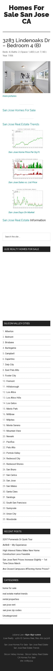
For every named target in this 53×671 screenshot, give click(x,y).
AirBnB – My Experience (15, 545)
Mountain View (13, 431)
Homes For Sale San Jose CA (26, 14)
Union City (11, 513)
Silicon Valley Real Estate (36, 654)
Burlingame (10, 348)
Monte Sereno (13, 425)
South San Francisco (16, 502)
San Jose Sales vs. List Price (22, 182)
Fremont (10, 381)
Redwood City (13, 458)
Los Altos (11, 392)
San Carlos (11, 475)
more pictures (9, 96)
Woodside (11, 519)
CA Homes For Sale (26, 657)
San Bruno (11, 469)
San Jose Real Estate (16, 220)
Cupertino (10, 359)
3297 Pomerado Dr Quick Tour (17, 539)
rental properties (11, 599)
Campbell (9, 353)
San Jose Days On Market (21, 212)
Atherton (9, 331)
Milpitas (10, 419)
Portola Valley (13, 453)
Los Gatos (11, 403)
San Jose (11, 480)
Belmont (9, 337)
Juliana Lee (17, 634)
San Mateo (11, 486)
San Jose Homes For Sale (19, 110)
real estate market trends (15, 593)
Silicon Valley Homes (14, 654)
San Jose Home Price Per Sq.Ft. (24, 152)
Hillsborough (12, 386)
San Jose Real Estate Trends (21, 124)
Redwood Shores (14, 464)
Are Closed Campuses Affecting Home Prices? (26, 569)
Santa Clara (11, 491)
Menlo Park (12, 408)
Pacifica (10, 442)
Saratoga (10, 497)
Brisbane (9, 342)
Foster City (10, 375)
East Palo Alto (12, 370)
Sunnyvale (11, 508)
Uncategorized (10, 615)
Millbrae (10, 414)
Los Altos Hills (13, 397)
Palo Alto (10, 447)
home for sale (9, 588)
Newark (10, 436)
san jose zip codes (12, 610)
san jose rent (9, 604)
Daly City (9, 364)
